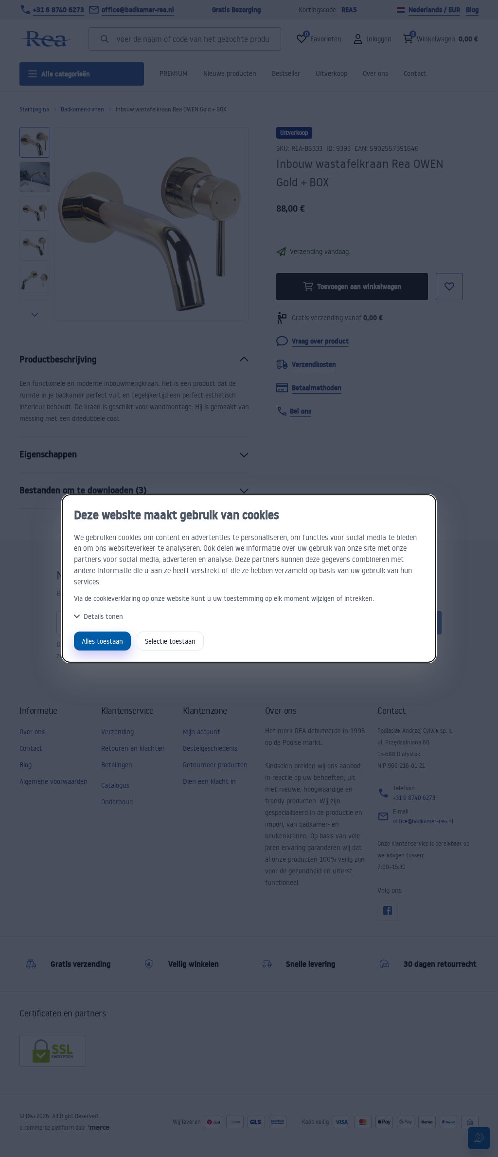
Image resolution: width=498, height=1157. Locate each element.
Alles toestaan (102, 641)
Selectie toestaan (170, 641)
